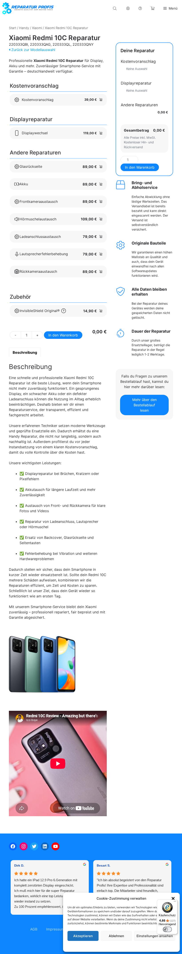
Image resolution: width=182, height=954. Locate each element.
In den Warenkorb (63, 335)
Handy (24, 28)
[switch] (167, 929)
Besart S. (103, 865)
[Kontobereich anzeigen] (128, 8)
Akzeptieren (83, 936)
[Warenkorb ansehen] (152, 8)
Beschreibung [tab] (25, 352)
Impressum (148, 946)
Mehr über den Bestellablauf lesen (144, 405)
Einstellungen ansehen (154, 936)
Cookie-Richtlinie (99, 946)
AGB (33, 929)
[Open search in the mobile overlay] (115, 8)
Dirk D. (19, 865)
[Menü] (175, 902)
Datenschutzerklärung (126, 946)
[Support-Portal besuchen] (140, 8)
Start (12, 28)
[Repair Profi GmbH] (28, 8)
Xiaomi (37, 28)
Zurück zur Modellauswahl (32, 49)
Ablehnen (116, 936)
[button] (173, 898)
